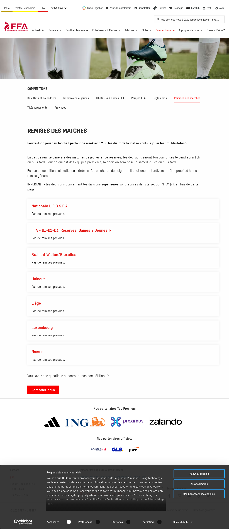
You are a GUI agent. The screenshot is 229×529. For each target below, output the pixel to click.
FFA (43, 8)
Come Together (95, 8)
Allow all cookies (199, 473)
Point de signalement (120, 8)
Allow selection (199, 483)
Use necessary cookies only (199, 493)
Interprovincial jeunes (76, 98)
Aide (221, 8)
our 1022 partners (68, 478)
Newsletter (144, 8)
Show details (180, 521)
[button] (58, 8)
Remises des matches (187, 98)
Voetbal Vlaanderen (25, 8)
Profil (209, 8)
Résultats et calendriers (41, 98)
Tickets (162, 8)
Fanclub (195, 8)
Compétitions (37, 89)
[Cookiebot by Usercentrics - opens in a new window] (23, 522)
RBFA (7, 8)
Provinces (60, 107)
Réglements (160, 98)
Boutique (178, 8)
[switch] (100, 522)
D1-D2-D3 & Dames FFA (110, 98)
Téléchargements (37, 107)
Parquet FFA (138, 98)
